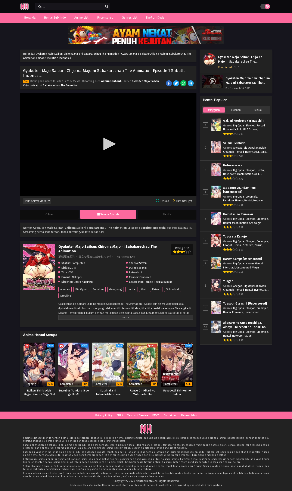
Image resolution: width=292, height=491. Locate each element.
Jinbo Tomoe (145, 281)
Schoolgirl (172, 289)
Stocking (65, 295)
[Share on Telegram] (191, 83)
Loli (239, 129)
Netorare (248, 245)
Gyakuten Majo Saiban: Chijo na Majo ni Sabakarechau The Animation (240, 61)
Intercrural (229, 267)
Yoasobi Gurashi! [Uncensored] (245, 303)
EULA (120, 415)
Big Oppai (81, 289)
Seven (143, 263)
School (253, 129)
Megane (258, 200)
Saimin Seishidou (235, 143)
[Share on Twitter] (176, 83)
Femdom (98, 289)
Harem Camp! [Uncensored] (242, 259)
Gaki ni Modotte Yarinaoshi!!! (243, 121)
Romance (237, 312)
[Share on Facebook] (169, 83)
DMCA (155, 415)
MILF (245, 129)
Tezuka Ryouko (163, 281)
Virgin (255, 267)
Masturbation (245, 174)
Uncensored (243, 267)
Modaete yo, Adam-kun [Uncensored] (239, 190)
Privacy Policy (103, 415)
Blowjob (250, 125)
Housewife (229, 129)
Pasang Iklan (189, 415)
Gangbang (115, 289)
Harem (249, 151)
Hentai (131, 289)
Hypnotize (260, 289)
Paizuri (156, 289)
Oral (143, 289)
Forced (261, 125)
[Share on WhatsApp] (183, 83)
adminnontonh (111, 81)
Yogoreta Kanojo (235, 236)
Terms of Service (137, 415)
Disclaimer (170, 415)
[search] (106, 6)
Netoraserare (232, 165)
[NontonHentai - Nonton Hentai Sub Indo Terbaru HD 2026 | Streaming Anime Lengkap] (24, 9)
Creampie (228, 151)
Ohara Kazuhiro (83, 281)
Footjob (228, 245)
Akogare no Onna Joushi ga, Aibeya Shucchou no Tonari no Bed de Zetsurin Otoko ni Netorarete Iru (244, 325)
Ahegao (65, 289)
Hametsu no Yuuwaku (238, 214)
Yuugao (228, 281)
